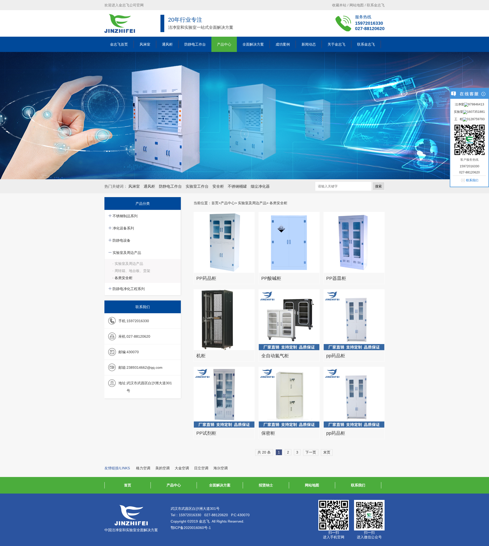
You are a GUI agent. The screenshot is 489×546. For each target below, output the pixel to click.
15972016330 (369, 23)
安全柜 (218, 186)
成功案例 (283, 44)
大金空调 (182, 468)
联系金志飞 (376, 5)
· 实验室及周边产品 (127, 264)
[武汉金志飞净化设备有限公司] (119, 23)
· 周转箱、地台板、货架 (131, 271)
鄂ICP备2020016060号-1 (191, 528)
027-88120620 (370, 28)
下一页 (310, 452)
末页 (326, 452)
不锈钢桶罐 (237, 186)
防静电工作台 (195, 44)
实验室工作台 (197, 186)
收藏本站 (339, 5)
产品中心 (224, 44)
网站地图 (356, 5)
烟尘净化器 (260, 186)
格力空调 (143, 468)
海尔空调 (220, 468)
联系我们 (358, 485)
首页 (215, 203)
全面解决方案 (253, 44)
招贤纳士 (266, 485)
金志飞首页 (119, 44)
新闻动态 (309, 44)
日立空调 (201, 468)
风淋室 (145, 44)
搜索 (378, 186)
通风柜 (167, 44)
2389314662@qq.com (144, 367)
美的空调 (162, 468)
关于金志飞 (336, 44)
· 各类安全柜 (122, 278)
